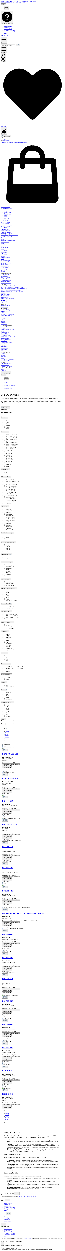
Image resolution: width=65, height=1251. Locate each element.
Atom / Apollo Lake (11, 501)
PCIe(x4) (8, 635)
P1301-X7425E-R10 (10, 778)
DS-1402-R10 (7, 934)
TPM (7, 659)
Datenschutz (7, 1219)
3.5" (7, 559)
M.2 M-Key (9, 648)
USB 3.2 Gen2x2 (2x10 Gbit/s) (13, 619)
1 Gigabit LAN (9, 608)
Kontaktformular (8, 26)
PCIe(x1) (8, 634)
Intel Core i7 (9, 512)
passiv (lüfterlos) (10, 686)
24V (7, 714)
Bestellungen (23, 142)
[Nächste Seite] (6, 738)
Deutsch (6, 7)
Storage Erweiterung (6, 562)
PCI (7, 642)
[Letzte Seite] (6, 740)
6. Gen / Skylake (10, 497)
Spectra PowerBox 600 (11, 442)
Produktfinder (6, 407)
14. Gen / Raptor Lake (11, 484)
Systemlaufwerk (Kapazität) (7, 542)
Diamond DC (9, 453)
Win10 (7, 670)
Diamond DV (9, 460)
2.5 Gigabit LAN (10, 606)
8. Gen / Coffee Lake (11, 494)
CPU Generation (5, 476)
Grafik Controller (5, 579)
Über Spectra (7, 1216)
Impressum (6, 1218)
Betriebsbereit (4, 469)
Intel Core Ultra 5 (10, 517)
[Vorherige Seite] (6, 730)
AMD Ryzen (9, 528)
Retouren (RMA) (8, 29)
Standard (8, 679)
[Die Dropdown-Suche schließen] (18, 45)
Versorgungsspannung (6, 702)
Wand (7, 697)
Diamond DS (9, 458)
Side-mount (8, 699)
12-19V (8, 708)
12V (7, 713)
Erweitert (8, 677)
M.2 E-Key (8, 646)
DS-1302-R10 (7, 1001)
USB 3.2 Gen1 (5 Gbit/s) (12, 616)
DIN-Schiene (9, 692)
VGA (7, 591)
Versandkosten (27, 1238)
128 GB (8, 546)
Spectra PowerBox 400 (11, 439)
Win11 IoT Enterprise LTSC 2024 (14, 666)
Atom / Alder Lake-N (11, 498)
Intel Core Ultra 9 (10, 520)
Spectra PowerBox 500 (11, 441)
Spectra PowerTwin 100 (12, 445)
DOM (7, 569)
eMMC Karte (9, 573)
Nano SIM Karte (10, 576)
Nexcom (8, 425)
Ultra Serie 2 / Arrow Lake (12, 479)
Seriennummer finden (9, 30)
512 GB (8, 549)
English (6, 8)
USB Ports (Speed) (5, 611)
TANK (7, 466)
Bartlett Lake (9, 483)
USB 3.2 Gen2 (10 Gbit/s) (12, 617)
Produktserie (4, 431)
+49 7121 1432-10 (23, 1196)
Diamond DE (9, 455)
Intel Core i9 (9, 514)
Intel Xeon (8, 522)
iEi (6, 424)
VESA (7, 696)
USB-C (8, 660)
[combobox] (8, 45)
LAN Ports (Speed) (5, 603)
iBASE (7, 422)
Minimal (7, 720)
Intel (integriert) (9, 583)
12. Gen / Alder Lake (11, 487)
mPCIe (7, 640)
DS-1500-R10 (7, 958)
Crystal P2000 (9, 450)
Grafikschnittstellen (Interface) (8, 588)
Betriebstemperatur (5, 674)
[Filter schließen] (1, 416)
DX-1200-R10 (7, 801)
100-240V (8, 716)
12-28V (8, 711)
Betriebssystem (5, 663)
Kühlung (3, 682)
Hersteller (3, 417)
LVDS (7, 599)
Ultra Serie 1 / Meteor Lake (12, 481)
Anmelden (3, 139)
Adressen (17, 142)
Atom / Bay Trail (10, 503)
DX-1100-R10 (7, 847)
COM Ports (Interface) (6, 622)
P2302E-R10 (7, 1071)
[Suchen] (16, 45)
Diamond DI (9, 456)
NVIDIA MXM (10, 585)
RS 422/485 (9, 626)
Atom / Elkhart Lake (11, 500)
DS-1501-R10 (7, 891)
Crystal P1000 (9, 449)
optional (8, 671)
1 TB (7, 551)
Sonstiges (3, 653)
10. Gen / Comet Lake (11, 490)
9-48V (7, 706)
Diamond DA (9, 452)
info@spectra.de (32, 1196)
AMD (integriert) (10, 582)
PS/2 (7, 657)
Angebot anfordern (7, 767)
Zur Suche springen (19, 1)
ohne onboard (9, 529)
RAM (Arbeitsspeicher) (6, 533)
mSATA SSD (9, 568)
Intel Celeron (9, 525)
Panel (7, 694)
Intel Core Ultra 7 (10, 518)
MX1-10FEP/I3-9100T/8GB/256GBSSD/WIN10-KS (23, 913)
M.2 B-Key (8, 645)
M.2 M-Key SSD (10, 565)
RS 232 (8, 625)
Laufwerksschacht (5, 554)
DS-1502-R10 (7, 1024)
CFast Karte (9, 571)
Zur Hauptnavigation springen (31, 1)
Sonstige (8, 427)
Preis (2, 719)
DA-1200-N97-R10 (9, 824)
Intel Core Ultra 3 (10, 515)
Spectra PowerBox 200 (11, 436)
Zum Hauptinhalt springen (7, 1)
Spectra (7, 428)
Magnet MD (9, 464)
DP (6, 594)
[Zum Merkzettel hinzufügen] (5, 750)
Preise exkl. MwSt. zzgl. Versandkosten (11, 764)
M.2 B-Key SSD (10, 566)
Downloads (7, 27)
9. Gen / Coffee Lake (11, 492)
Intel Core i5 (9, 511)
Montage (3, 689)
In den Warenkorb (7, 765)
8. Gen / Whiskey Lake (11, 495)
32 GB (7, 539)
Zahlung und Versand (9, 31)
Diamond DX (9, 461)
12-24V (8, 709)
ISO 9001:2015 (8, 1221)
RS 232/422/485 (10, 628)
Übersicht (3, 142)
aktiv (7, 685)
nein (7, 473)
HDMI (7, 592)
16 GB (7, 537)
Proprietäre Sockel (10, 650)
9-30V (7, 705)
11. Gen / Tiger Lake (11, 489)
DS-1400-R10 (7, 868)
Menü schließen (7, 136)
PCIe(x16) (8, 637)
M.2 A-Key (8, 643)
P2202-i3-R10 (7, 1094)
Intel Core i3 (9, 509)
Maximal (7, 724)
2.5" (7, 557)
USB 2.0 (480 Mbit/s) (11, 614)
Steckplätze (4, 631)
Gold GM (8, 463)
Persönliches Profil (10, 142)
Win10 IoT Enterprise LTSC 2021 (14, 668)
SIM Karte (8, 574)
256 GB (8, 548)
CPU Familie (4, 506)
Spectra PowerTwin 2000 (12, 447)
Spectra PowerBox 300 (11, 438)
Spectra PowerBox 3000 (12, 444)
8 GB (7, 536)
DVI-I (7, 596)
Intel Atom (8, 523)
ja (6, 472)
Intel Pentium (9, 526)
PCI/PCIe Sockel (10, 639)
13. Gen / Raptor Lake (11, 486)
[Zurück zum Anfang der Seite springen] (2, 1243)
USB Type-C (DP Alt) (11, 600)
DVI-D (7, 597)
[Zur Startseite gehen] (6, 36)
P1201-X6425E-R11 (10, 754)
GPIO (7, 656)
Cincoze (8, 420)
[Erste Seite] (6, 728)
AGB (5, 33)
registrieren (6, 140)
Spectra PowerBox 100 (11, 434)
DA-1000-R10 (7, 979)
